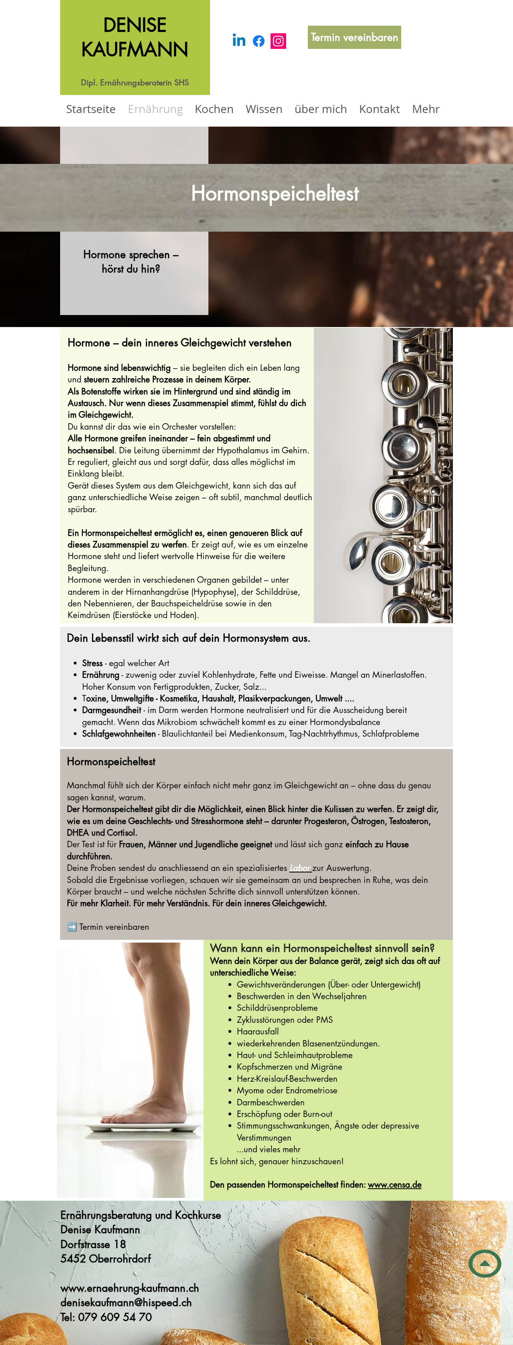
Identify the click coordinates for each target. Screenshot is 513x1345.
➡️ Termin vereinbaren (108, 926)
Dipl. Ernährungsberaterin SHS (135, 82)
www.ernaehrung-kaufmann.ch (130, 1288)
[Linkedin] (239, 41)
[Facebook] (259, 41)
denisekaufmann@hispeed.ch (126, 1302)
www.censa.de (395, 1184)
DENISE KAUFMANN (134, 37)
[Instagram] (278, 41)
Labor (299, 867)
